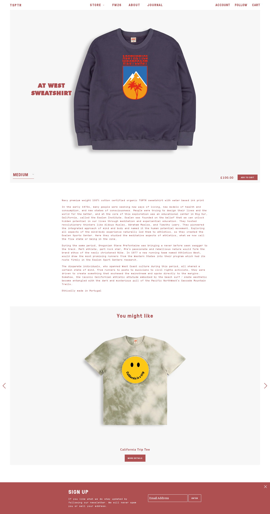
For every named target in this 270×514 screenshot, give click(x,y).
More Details (135, 458)
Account (222, 5)
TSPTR (16, 5)
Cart (256, 5)
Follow (241, 5)
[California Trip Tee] (135, 380)
